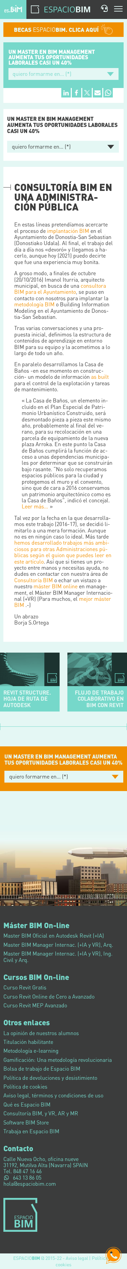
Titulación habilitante (28, 1041)
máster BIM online (56, 586)
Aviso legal (77, 1258)
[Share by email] (97, 92)
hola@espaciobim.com (29, 1183)
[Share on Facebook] (76, 92)
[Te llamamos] (104, 8)
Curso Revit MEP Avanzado (35, 1005)
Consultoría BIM (33, 580)
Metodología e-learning (31, 1050)
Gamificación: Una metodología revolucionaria (57, 1059)
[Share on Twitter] (87, 92)
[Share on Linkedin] (66, 92)
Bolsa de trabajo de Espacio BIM (41, 1068)
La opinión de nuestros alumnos (41, 1032)
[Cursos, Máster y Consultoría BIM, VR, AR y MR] (13, 8)
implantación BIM (68, 230)
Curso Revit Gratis (24, 987)
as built (100, 376)
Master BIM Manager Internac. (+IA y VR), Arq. (58, 944)
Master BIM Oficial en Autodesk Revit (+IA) (53, 935)
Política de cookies (25, 1086)
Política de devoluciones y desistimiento (50, 1077)
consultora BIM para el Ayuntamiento (60, 288)
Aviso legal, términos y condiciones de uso (53, 1095)
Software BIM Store (26, 1122)
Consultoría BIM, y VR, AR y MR (40, 1113)
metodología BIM (34, 304)
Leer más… (35, 506)
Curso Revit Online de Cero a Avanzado (48, 996)
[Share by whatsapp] (108, 92)
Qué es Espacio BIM (26, 1104)
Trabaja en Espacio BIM (31, 1131)
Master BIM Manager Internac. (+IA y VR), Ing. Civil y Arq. (57, 956)
